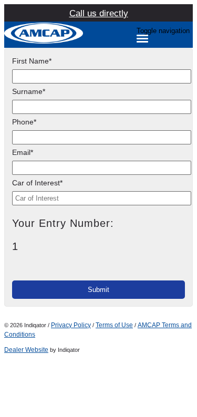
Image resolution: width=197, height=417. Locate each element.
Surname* (28, 91)
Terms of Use (114, 325)
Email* (22, 152)
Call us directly (98, 13)
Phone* (24, 122)
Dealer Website (26, 349)
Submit (98, 290)
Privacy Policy (71, 325)
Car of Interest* (37, 183)
